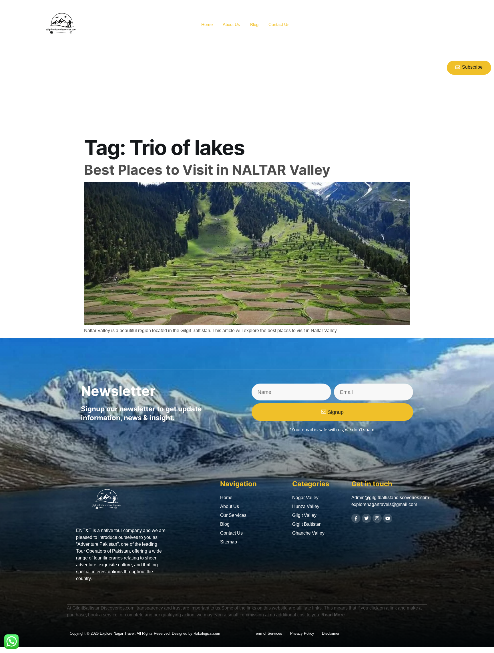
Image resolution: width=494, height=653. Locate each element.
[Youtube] (387, 518)
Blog (254, 24)
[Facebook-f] (355, 518)
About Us (231, 24)
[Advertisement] (209, 92)
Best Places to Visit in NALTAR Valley (207, 169)
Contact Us (279, 24)
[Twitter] (366, 518)
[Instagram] (377, 518)
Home (207, 24)
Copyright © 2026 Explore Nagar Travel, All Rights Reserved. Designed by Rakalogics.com (145, 633)
